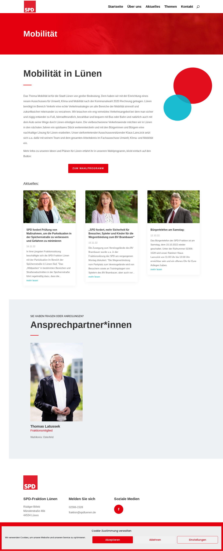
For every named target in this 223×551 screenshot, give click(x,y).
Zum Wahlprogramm (88, 168)
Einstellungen (197, 540)
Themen (170, 6)
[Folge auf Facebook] (118, 509)
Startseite (115, 6)
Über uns (134, 6)
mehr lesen (32, 280)
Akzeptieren (112, 540)
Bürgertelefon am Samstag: (167, 229)
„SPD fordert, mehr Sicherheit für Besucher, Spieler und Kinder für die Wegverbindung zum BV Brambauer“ (111, 233)
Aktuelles (153, 6)
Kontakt (187, 6)
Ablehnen (155, 540)
